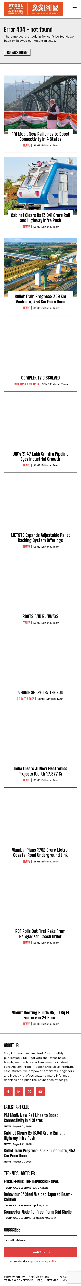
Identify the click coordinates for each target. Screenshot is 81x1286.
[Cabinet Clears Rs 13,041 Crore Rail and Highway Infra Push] (40, 186)
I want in (38, 1252)
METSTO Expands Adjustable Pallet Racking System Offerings (40, 537)
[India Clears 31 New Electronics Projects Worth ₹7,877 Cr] (40, 739)
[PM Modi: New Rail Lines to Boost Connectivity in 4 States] (40, 105)
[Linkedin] (19, 1091)
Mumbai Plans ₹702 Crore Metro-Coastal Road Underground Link (40, 852)
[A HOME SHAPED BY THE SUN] (40, 663)
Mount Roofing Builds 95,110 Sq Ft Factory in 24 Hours (40, 1015)
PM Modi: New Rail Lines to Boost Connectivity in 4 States (40, 136)
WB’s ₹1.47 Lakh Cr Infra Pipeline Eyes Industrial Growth (40, 456)
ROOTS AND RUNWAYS (40, 616)
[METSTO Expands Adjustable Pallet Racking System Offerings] (40, 506)
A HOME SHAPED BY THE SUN (40, 692)
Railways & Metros (26, 384)
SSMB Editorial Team (46, 145)
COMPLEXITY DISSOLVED (40, 377)
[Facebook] (8, 1091)
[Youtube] (40, 1091)
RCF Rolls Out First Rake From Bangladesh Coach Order (40, 934)
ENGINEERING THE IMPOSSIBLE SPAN (31, 1181)
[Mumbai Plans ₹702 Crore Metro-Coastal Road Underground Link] (40, 820)
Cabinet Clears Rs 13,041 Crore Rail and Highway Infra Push (40, 218)
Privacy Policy (47, 1261)
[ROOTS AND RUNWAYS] (40, 587)
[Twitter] (29, 1091)
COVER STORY (26, 698)
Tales (26, 622)
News (26, 145)
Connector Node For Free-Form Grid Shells (38, 1212)
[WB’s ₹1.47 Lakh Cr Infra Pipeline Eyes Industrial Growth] (40, 424)
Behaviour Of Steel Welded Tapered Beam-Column (38, 1197)
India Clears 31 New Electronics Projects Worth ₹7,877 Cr (40, 771)
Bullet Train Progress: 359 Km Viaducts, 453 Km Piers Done (40, 299)
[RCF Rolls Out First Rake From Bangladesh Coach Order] (40, 902)
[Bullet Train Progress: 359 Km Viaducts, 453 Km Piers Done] (40, 267)
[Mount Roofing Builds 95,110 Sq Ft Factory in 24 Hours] (40, 983)
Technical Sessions (17, 1187)
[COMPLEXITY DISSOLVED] (40, 348)
